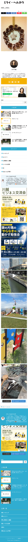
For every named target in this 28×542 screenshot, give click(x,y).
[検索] (25, 102)
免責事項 (19, 538)
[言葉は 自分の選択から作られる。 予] (14, 311)
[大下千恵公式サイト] (14, 3)
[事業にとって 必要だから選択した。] (14, 275)
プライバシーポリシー (11, 538)
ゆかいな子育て (7, 171)
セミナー (5, 157)
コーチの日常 (6, 164)
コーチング (6, 153)
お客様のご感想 (7, 160)
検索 (2, 100)
